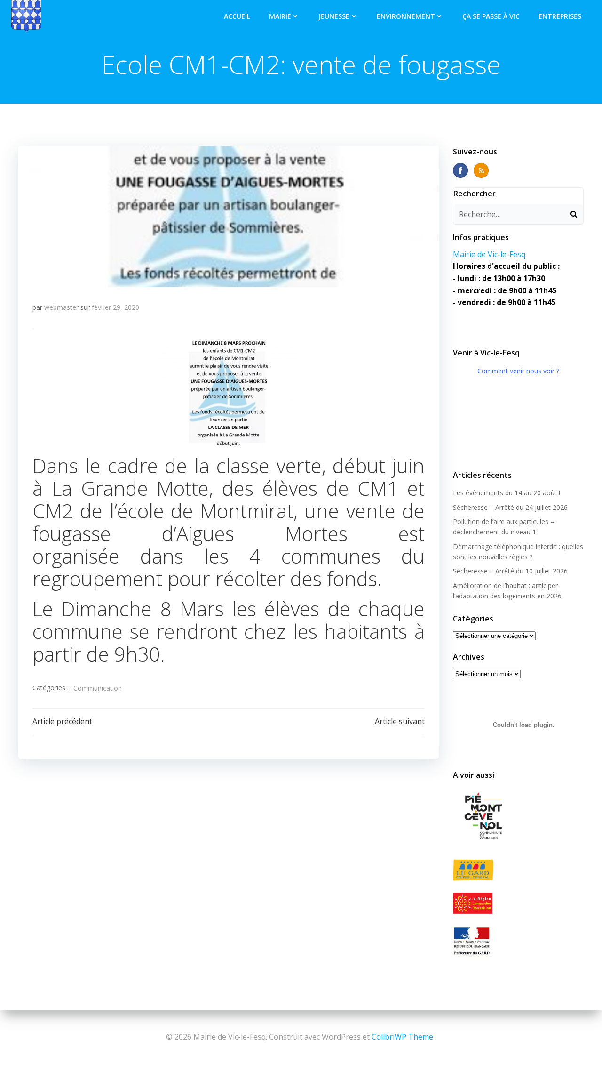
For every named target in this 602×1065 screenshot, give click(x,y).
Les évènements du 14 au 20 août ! (506, 492)
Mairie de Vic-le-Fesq (489, 254)
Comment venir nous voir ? (518, 370)
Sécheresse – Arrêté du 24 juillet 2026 (510, 507)
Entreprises (560, 16)
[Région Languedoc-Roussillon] (518, 903)
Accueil (237, 16)
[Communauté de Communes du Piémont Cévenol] (518, 816)
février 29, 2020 (115, 307)
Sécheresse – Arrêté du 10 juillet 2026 (510, 570)
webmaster (61, 307)
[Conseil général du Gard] (518, 870)
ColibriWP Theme (402, 1037)
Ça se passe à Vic (491, 16)
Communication (97, 688)
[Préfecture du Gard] (518, 940)
